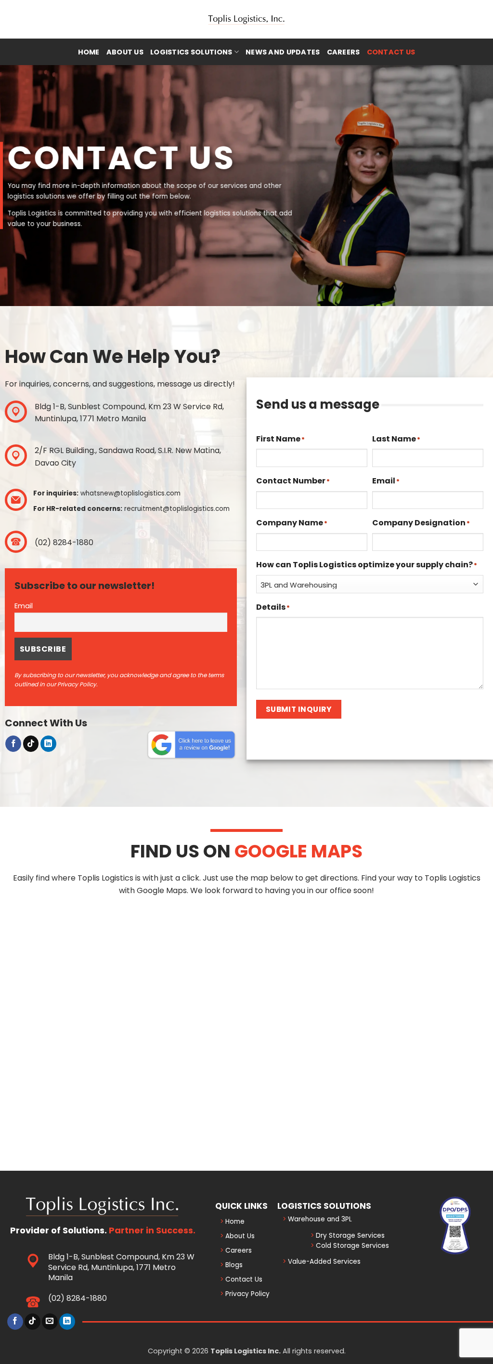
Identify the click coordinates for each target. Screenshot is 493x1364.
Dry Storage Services (349, 1235)
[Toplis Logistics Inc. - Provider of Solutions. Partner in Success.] (246, 19)
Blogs (233, 1265)
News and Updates (283, 52)
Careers (343, 52)
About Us (124, 52)
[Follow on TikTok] (31, 743)
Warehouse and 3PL (319, 1219)
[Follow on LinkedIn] (48, 743)
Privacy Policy (246, 1293)
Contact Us (391, 52)
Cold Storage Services (351, 1245)
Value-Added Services (323, 1261)
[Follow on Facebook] (13, 743)
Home (89, 52)
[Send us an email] (50, 1321)
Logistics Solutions (191, 52)
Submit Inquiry (299, 709)
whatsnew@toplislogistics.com (130, 493)
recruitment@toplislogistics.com (177, 508)
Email (23, 606)
